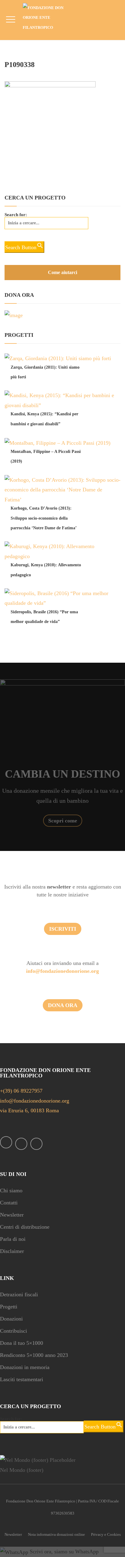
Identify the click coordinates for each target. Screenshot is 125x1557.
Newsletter (12, 1215)
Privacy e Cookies (106, 1534)
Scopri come (62, 821)
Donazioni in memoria (24, 1367)
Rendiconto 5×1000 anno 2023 (34, 1355)
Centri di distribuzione (24, 1227)
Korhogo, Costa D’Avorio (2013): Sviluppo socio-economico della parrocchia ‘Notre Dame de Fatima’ (44, 518)
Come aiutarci (62, 272)
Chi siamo (11, 1190)
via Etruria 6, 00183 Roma (29, 1110)
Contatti (9, 1203)
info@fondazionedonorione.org (62, 971)
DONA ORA (62, 1005)
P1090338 (20, 65)
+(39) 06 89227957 (21, 1091)
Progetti (8, 1307)
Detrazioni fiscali (19, 1294)
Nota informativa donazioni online (56, 1534)
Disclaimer (12, 1251)
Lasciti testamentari (21, 1379)
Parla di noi (12, 1239)
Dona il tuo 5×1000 (21, 1343)
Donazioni (11, 1319)
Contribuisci (13, 1331)
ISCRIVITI (62, 929)
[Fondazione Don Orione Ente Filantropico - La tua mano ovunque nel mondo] (48, 17)
